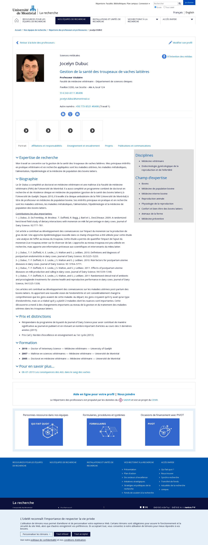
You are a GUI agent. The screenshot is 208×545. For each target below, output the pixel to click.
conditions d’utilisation (75, 539)
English (190, 12)
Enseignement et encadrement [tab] (83, 145)
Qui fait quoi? (66, 508)
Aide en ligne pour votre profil (93, 394)
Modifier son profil (182, 42)
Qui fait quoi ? (167, 469)
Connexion (143, 3)
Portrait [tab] (22, 145)
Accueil (18, 30)
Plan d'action (130, 473)
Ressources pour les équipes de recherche (28, 464)
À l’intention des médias (179, 56)
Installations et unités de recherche (100, 464)
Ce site (158, 7)
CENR (155, 399)
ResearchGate (63, 114)
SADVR (127, 399)
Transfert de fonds (170, 481)
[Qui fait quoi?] (45, 432)
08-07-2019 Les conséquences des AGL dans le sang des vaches (56, 372)
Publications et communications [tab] (134, 145)
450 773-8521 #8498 (87, 106)
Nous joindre (126, 394)
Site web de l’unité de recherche (77, 114)
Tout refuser (62, 534)
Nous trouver (167, 473)
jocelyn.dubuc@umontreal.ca (74, 98)
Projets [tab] (109, 145)
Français (178, 12)
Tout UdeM (170, 7)
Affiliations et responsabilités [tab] (47, 145)
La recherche (48, 12)
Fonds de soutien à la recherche (139, 492)
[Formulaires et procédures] (104, 432)
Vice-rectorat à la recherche (139, 462)
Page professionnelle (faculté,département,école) (70, 114)
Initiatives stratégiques (134, 481)
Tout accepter (81, 534)
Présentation (130, 469)
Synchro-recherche (170, 477)
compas (165, 489)
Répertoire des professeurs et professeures (68, 30)
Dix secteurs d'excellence (136, 477)
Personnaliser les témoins (36, 534)
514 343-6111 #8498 (71, 92)
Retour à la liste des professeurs (37, 42)
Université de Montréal (24, 9)
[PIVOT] (162, 432)
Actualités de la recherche (173, 485)
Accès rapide (167, 462)
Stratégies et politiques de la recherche (137, 487)
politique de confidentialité (43, 539)
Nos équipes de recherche (35, 30)
